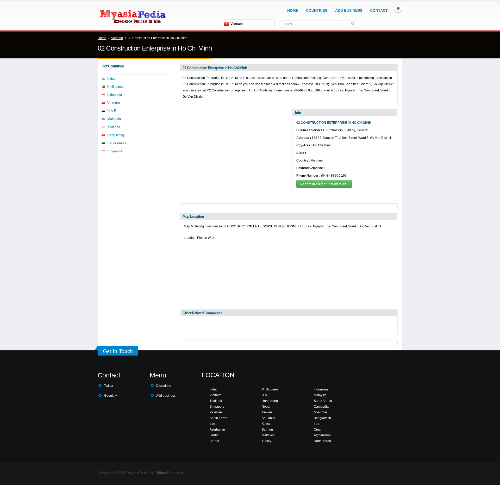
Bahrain (267, 429)
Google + (110, 395)
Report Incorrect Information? (324, 184)
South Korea (218, 418)
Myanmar (320, 412)
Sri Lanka (268, 418)
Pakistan (216, 412)
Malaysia (114, 119)
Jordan (215, 435)
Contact (379, 10)
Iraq (316, 424)
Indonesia (114, 95)
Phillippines (115, 87)
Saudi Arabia (116, 143)
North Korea (322, 441)
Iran (212, 424)
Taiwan (267, 412)
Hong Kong (115, 135)
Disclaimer (163, 386)
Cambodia (321, 406)
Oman (318, 429)
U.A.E (111, 111)
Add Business (348, 10)
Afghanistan (322, 435)
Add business (166, 395)
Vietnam (117, 38)
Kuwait (266, 424)
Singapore (114, 151)
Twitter (398, 8)
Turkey (266, 441)
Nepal (266, 406)
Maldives (268, 435)
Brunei (214, 441)
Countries (316, 10)
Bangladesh (322, 418)
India (111, 78)
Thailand (113, 127)
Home (292, 10)
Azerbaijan (217, 429)
